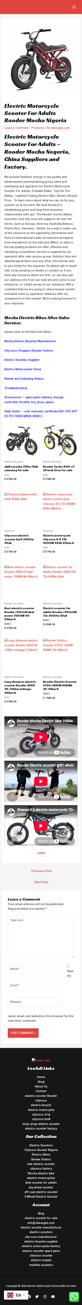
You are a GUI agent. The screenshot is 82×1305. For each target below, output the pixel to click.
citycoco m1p (41, 1114)
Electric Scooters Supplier (22, 360)
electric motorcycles (41, 1178)
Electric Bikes (41, 1154)
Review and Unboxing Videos (24, 378)
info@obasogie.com (41, 1223)
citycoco (41, 1100)
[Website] (35, 1003)
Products (37, 128)
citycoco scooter (41, 1255)
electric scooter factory (41, 1128)
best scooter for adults (41, 1182)
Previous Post (41, 871)
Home (41, 1077)
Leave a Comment (16, 128)
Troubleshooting (15, 388)
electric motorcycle (41, 1110)
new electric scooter (41, 1164)
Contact (41, 1091)
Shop (41, 1082)
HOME (41, 853)
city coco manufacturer (41, 1237)
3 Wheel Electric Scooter (41, 1196)
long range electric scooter (41, 1124)
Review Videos (41, 1159)
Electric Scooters (41, 1145)
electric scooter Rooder (41, 1096)
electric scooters (41, 1232)
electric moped (41, 1260)
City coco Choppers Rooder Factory (28, 350)
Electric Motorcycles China (22, 369)
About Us (41, 1086)
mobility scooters (41, 1265)
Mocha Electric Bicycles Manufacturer (30, 341)
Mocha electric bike (41, 1173)
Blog (41, 1213)
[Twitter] (37, 1296)
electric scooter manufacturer (41, 1227)
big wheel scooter (41, 1187)
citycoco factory (41, 1168)
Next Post (41, 882)
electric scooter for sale (41, 1218)
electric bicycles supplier (41, 1241)
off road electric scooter (41, 1192)
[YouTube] (53, 1296)
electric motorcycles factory (41, 1246)
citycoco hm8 (41, 1119)
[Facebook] (29, 1296)
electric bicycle (41, 1105)
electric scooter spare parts (41, 1251)
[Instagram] (45, 1296)
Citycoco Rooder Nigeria (41, 1150)
